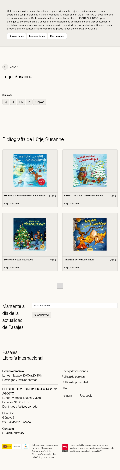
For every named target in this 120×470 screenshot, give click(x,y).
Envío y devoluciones (75, 371)
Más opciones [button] (57, 36)
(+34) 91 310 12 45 (13, 433)
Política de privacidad (75, 382)
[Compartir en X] (13, 101)
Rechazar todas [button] (37, 36)
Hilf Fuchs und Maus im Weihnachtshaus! (25, 195)
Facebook (85, 395)
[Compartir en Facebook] (21, 101)
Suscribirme (41, 315)
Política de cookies (73, 376)
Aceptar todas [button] (17, 36)
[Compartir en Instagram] (6, 101)
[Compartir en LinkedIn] (29, 101)
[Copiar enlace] (39, 101)
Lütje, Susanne (11, 203)
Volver (13, 67)
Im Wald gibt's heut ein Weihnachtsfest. (84, 195)
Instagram (68, 395)
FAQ (64, 388)
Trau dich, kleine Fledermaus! (79, 259)
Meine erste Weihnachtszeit (18, 259)
